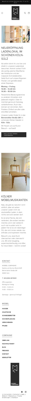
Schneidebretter (8, 315)
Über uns (5, 340)
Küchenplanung (8, 319)
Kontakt (5, 354)
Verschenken (7, 322)
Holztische (6, 312)
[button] (2, 13)
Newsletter (6, 357)
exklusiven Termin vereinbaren (10, 134)
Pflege (4, 326)
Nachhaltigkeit (8, 344)
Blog (4, 347)
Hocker (5, 308)
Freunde (5, 350)
